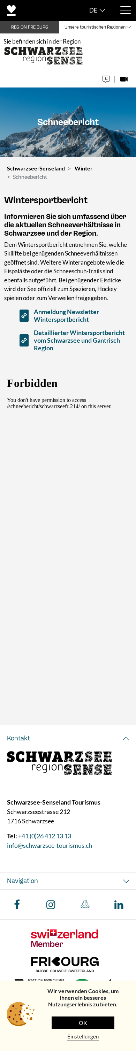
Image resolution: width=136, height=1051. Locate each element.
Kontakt (18, 738)
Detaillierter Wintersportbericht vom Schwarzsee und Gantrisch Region (79, 340)
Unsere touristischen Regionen (95, 27)
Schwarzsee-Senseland (36, 168)
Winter (84, 168)
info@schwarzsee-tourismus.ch (49, 845)
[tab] (68, 738)
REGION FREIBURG (29, 27)
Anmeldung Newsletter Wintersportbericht (66, 315)
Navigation (22, 881)
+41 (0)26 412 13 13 (44, 836)
